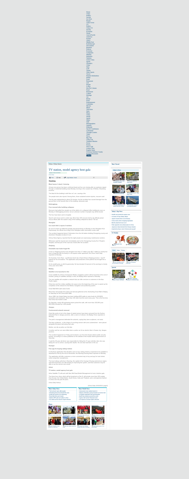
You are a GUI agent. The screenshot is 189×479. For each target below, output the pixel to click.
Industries (89, 56)
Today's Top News (117, 211)
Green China (90, 60)
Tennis (88, 70)
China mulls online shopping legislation (122, 220)
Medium (71, 177)
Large (68, 177)
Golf (87, 68)
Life (87, 83)
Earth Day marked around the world (88, 396)
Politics (88, 15)
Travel (88, 74)
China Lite (89, 139)
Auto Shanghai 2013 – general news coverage (118, 263)
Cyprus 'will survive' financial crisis (88, 397)
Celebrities (89, 104)
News (88, 136)
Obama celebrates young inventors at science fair (92, 392)
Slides (88, 120)
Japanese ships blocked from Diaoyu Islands (124, 227)
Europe (88, 38)
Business (89, 47)
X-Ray (88, 86)
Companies (89, 53)
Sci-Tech (89, 19)
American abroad (119, 193)
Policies (88, 49)
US (87, 24)
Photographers (90, 123)
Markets (88, 54)
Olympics (89, 63)
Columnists (89, 130)
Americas (89, 37)
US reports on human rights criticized (89, 399)
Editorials (89, 127)
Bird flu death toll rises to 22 (119, 223)
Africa (88, 40)
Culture (88, 93)
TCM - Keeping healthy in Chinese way (132, 279)
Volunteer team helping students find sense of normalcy (83, 427)
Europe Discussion (92, 154)
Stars (87, 67)
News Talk (89, 146)
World (88, 33)
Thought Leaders (91, 132)
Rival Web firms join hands (56, 396)
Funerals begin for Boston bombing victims (83, 416)
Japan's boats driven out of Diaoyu (121, 218)
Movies (88, 106)
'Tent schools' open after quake (57, 391)
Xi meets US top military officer (120, 216)
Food (88, 79)
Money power (132, 244)
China (88, 14)
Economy (89, 31)
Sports (88, 61)
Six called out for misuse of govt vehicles (60, 399)
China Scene (90, 22)
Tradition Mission (91, 141)
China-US (89, 28)
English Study (90, 150)
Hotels (88, 77)
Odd (87, 122)
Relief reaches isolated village (56, 415)
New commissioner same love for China (119, 205)
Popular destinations (92, 76)
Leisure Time (90, 148)
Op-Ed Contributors (92, 129)
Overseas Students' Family (94, 152)
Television (89, 109)
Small (75, 177)
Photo (88, 113)
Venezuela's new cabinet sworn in (88, 391)
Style (87, 111)
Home (88, 12)
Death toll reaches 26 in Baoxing (58, 394)
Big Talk (89, 138)
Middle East (90, 42)
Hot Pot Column (91, 88)
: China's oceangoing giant (132, 205)
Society (88, 17)
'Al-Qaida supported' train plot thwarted (89, 394)
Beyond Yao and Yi (117, 244)
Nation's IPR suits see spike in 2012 (58, 397)
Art (87, 97)
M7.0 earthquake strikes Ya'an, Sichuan (118, 279)
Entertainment (90, 102)
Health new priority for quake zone (121, 214)
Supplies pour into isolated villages (119, 181)
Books (88, 99)
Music (88, 107)
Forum (88, 145)
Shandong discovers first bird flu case (59, 392)
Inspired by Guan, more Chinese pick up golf (123, 229)
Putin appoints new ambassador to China (123, 225)
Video (88, 134)
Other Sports (90, 72)
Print (52, 177)
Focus (88, 143)
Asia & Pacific (90, 35)
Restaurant (89, 81)
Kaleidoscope (90, 44)
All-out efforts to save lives (132, 181)
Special (114, 267)
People (88, 21)
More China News (54, 389)
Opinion (88, 58)
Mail (59, 177)
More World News (84, 389)
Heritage (89, 95)
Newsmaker (90, 45)
